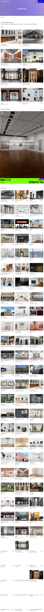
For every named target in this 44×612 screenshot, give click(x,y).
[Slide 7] (35, 176)
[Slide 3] (14, 176)
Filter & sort (2, 17)
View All (2, 26)
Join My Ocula (41, 1)
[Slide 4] (19, 176)
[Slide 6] (30, 176)
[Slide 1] (3, 176)
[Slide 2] (8, 176)
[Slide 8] (41, 176)
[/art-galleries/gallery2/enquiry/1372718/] (6, 1)
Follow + (20, 44)
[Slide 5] (24, 176)
